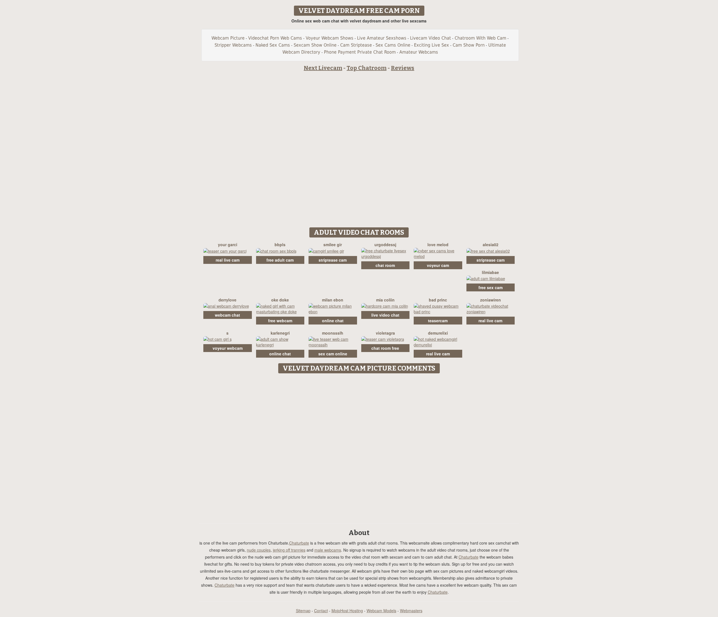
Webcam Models (381, 610)
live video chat (385, 315)
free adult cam (280, 260)
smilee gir (332, 244)
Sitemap (303, 610)
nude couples (259, 550)
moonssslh (332, 333)
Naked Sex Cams (273, 45)
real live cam (228, 260)
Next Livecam (323, 68)
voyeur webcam (228, 348)
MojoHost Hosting (347, 610)
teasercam (438, 320)
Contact (321, 610)
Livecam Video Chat (430, 38)
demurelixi (438, 333)
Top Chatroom (366, 68)
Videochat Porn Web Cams (275, 38)
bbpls (280, 244)
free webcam (280, 320)
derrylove (227, 300)
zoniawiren (490, 300)
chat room (385, 265)
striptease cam (333, 260)
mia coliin (385, 300)
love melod (437, 244)
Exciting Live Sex (431, 45)
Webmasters (411, 610)
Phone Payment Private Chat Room (360, 52)
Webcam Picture (228, 38)
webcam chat (227, 315)
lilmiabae (490, 272)
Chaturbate (299, 543)
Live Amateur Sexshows (381, 38)
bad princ (438, 300)
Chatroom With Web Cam (480, 38)
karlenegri (280, 333)
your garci (227, 244)
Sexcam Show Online (315, 45)
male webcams (327, 550)
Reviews (402, 68)
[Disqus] (359, 446)
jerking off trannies (289, 550)
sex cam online (332, 354)
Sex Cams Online (393, 45)
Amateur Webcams (418, 52)
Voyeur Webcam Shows (329, 38)
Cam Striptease (356, 45)
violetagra (385, 333)
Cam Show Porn (469, 45)
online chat (333, 320)
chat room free (385, 348)
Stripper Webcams (233, 45)
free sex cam (490, 287)
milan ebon (332, 300)
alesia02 (490, 244)
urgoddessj (385, 244)
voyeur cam (438, 265)
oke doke (280, 300)
